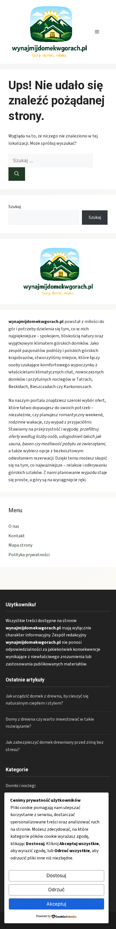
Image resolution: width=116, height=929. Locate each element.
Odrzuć (56, 889)
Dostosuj (56, 875)
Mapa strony (20, 545)
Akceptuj (56, 904)
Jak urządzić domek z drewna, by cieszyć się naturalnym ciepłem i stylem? (47, 700)
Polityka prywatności (29, 555)
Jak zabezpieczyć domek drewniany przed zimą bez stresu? (55, 746)
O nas (13, 526)
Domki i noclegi (20, 786)
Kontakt (16, 536)
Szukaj (14, 207)
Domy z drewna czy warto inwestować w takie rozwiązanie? (50, 723)
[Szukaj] (16, 174)
